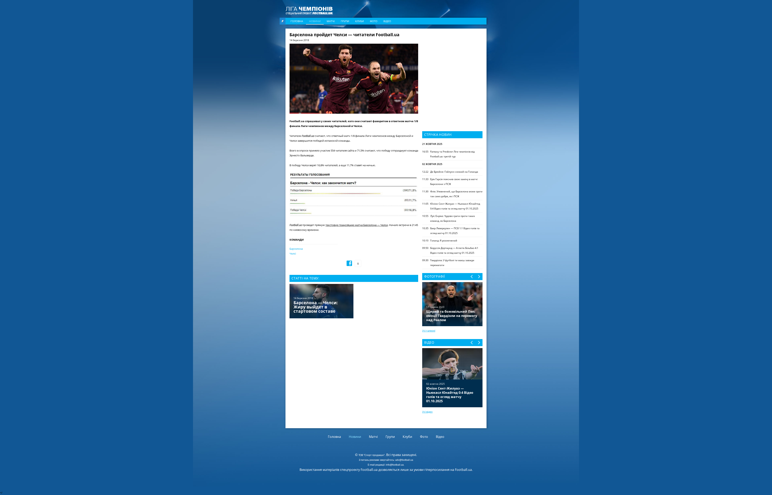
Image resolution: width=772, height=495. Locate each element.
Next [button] (478, 276)
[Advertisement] (452, 58)
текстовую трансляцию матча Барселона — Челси (356, 225)
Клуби (359, 21)
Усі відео (427, 412)
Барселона (296, 249)
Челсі (293, 253)
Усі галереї (428, 330)
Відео (387, 21)
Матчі (331, 21)
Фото (373, 21)
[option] (354, 301)
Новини (315, 21)
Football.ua (463, 469)
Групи (345, 21)
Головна (297, 21)
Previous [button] (472, 276)
